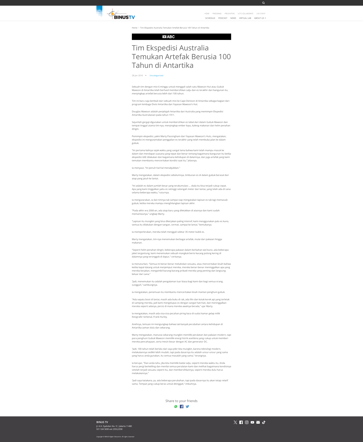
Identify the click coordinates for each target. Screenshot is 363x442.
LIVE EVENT (261, 13)
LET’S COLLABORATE (245, 13)
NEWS (233, 18)
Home (134, 27)
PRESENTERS (230, 13)
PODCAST (222, 18)
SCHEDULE (210, 18)
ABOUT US (259, 18)
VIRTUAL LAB (245, 18)
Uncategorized (156, 75)
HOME (206, 13)
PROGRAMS (217, 13)
